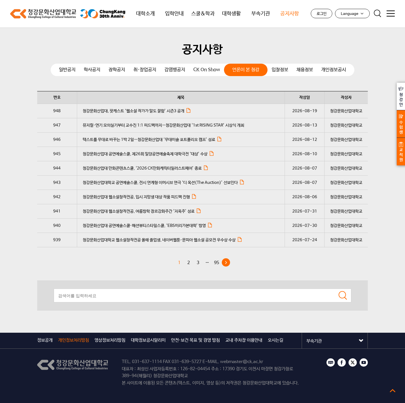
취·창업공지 (144, 69)
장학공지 (117, 69)
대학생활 (231, 14)
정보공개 (45, 340)
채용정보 (304, 69)
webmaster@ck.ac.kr (241, 361)
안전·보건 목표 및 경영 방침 (195, 340)
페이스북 (341, 362)
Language (349, 13)
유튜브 (364, 362)
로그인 (321, 14)
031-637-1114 (147, 361)
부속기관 (260, 14)
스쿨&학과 (203, 14)
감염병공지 (174, 69)
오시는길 (275, 340)
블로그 (330, 362)
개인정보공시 (333, 69)
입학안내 (174, 14)
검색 (377, 13)
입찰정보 (280, 69)
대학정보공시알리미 (148, 340)
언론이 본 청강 (245, 69)
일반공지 (67, 69)
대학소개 (145, 14)
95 (216, 262)
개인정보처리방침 (73, 340)
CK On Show (206, 69)
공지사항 (289, 14)
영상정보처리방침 (109, 340)
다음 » (226, 262)
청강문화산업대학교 (43, 13)
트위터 (353, 362)
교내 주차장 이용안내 (243, 340)
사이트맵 (391, 13)
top (392, 390)
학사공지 (92, 69)
